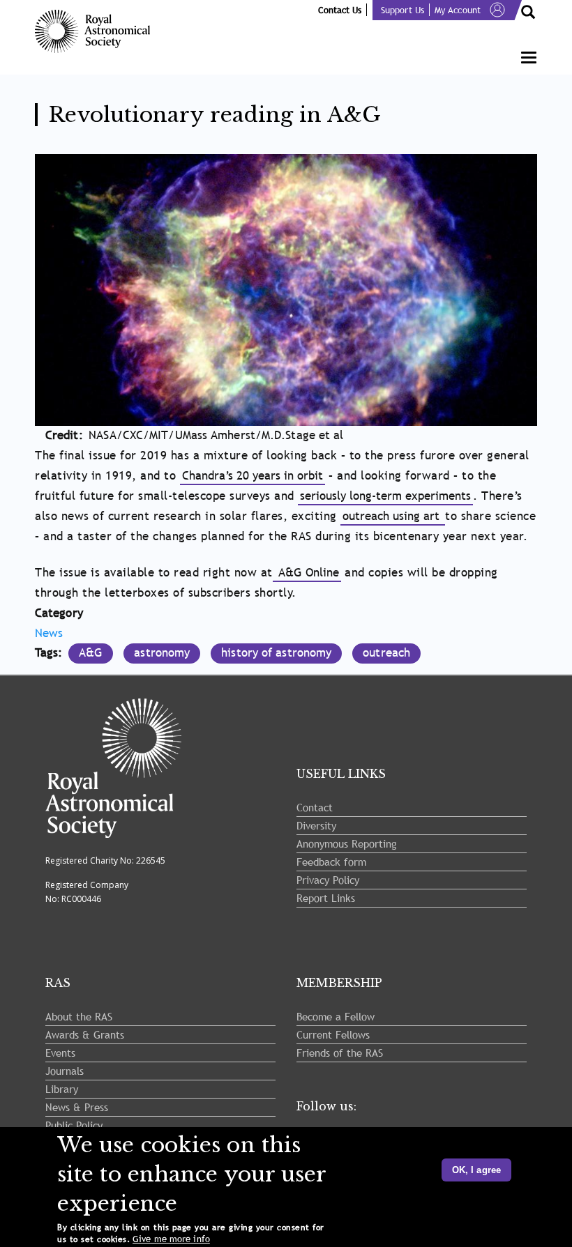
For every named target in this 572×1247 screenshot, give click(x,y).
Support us (402, 9)
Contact (314, 807)
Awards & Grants (84, 1034)
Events (60, 1052)
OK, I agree (476, 1170)
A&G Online (307, 573)
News (49, 633)
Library (61, 1089)
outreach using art (393, 516)
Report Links (325, 898)
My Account (458, 9)
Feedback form (331, 862)
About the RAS (78, 1016)
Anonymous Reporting (346, 843)
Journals (64, 1071)
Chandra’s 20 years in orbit (252, 476)
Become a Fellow (335, 1016)
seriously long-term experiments (385, 496)
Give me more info (171, 1239)
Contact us (339, 9)
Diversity (316, 825)
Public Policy (74, 1125)
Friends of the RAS (339, 1052)
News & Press (76, 1107)
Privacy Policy (327, 880)
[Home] (97, 31)
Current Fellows (333, 1034)
